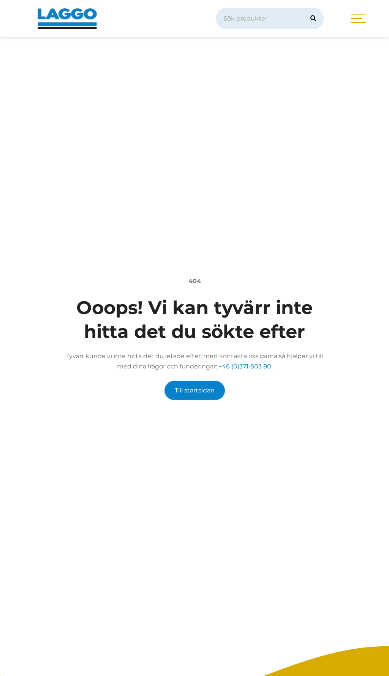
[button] (313, 18)
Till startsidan (195, 390)
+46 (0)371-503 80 (244, 366)
